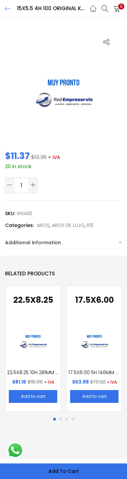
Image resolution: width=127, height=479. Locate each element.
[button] (117, 8)
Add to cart (63, 471)
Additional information (33, 242)
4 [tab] (72, 419)
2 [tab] (60, 419)
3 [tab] (66, 419)
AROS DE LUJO (68, 225)
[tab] (63, 242)
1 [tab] (54, 419)
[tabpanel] (33, 348)
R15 (90, 225)
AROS (43, 225)
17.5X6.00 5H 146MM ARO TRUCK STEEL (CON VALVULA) (94, 372)
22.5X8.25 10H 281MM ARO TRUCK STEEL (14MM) (33, 372)
